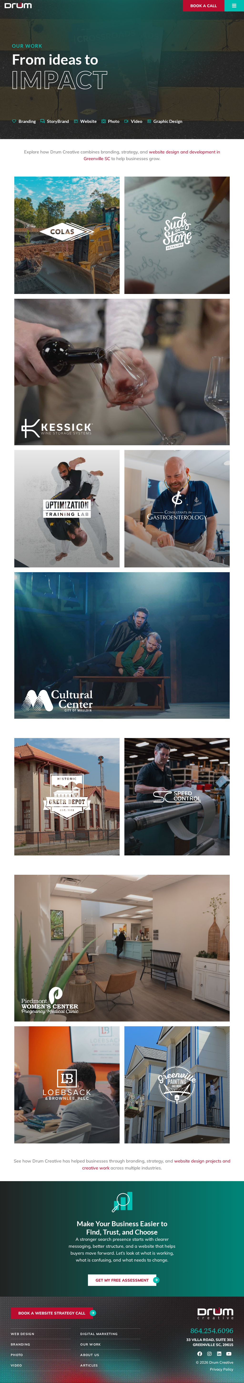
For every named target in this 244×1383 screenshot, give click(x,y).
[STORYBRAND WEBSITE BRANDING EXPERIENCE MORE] (67, 1085)
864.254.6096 (211, 1330)
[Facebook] (199, 1354)
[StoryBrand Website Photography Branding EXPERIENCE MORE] (122, 948)
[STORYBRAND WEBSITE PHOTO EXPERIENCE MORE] (177, 796)
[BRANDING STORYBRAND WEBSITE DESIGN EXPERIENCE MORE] (177, 235)
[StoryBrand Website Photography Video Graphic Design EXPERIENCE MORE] (122, 372)
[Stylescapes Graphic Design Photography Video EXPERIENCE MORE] (122, 645)
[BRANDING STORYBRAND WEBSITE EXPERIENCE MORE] (67, 796)
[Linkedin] (219, 1354)
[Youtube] (229, 1354)
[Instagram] (209, 1354)
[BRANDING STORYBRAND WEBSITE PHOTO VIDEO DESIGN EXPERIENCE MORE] (67, 235)
